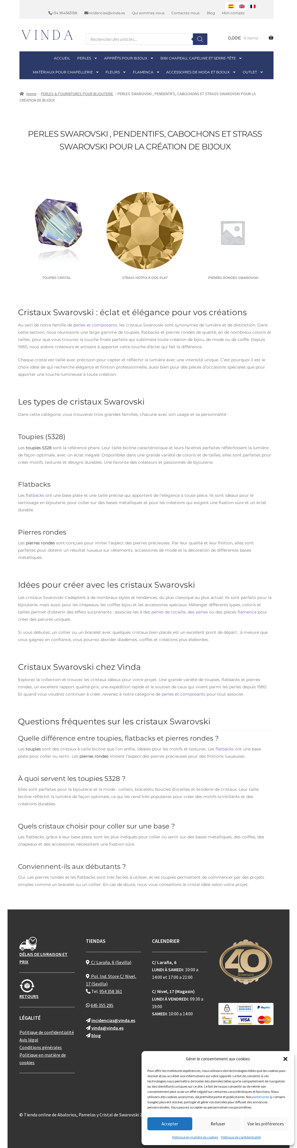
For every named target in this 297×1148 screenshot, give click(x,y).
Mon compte (233, 13)
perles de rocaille (168, 612)
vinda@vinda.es (107, 1028)
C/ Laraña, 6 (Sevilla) (110, 962)
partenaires (260, 1097)
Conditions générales (40, 1047)
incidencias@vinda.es (106, 13)
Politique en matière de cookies (195, 1137)
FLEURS (113, 72)
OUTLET (250, 72)
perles (202, 612)
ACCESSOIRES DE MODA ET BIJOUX (198, 72)
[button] (285, 1059)
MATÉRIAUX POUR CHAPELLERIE (63, 72)
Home (31, 93)
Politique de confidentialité (241, 1137)
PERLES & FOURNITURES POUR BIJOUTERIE (77, 93)
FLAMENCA (143, 72)
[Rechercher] (200, 39)
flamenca (247, 612)
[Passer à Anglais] (241, 6)
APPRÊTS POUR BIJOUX (125, 58)
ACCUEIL (62, 58)
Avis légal (28, 1040)
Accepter (170, 1124)
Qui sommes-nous (148, 13)
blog (96, 1035)
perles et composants (95, 325)
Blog (211, 13)
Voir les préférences (265, 1124)
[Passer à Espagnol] (230, 6)
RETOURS (29, 996)
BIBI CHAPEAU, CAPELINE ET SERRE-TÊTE (198, 58)
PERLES (84, 58)
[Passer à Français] (252, 6)
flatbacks (35, 495)
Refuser (218, 1124)
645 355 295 (102, 1005)
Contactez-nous (185, 13)
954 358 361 (110, 991)
